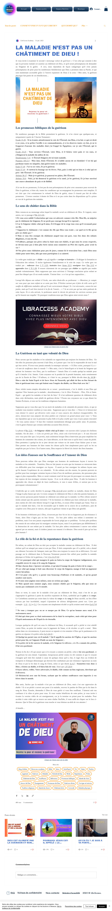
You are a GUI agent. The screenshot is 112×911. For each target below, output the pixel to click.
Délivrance (53, 778)
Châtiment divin (59, 788)
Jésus (57, 769)
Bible (50, 769)
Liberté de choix (84, 778)
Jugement (25, 774)
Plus (83, 26)
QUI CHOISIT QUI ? (69, 26)
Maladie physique (84, 788)
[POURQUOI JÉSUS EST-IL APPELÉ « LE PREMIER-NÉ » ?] (56, 828)
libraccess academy (38, 769)
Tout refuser (89, 906)
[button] (41, 9)
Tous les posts (10, 26)
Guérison (35, 774)
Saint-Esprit (67, 769)
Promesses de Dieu (54, 783)
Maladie (45, 774)
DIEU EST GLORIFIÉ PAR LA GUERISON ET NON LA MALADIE (20, 841)
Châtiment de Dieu (29, 778)
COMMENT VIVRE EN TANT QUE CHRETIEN (38, 26)
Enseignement (39, 783)
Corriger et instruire (85, 783)
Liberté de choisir (44, 788)
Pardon (91, 769)
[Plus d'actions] (95, 40)
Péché (68, 774)
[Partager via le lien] (33, 796)
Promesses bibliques (68, 778)
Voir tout (105, 815)
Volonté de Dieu (57, 774)
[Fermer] (109, 906)
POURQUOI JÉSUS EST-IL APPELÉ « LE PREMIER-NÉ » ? (55, 841)
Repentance (78, 774)
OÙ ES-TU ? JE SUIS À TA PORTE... (90, 841)
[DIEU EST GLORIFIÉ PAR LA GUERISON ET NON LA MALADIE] (20, 828)
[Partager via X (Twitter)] (22, 796)
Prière (88, 774)
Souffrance (42, 778)
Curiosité (71, 788)
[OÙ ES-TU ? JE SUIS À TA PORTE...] (91, 828)
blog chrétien (23, 769)
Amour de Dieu (26, 783)
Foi (76, 769)
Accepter (102, 906)
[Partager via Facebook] (17, 796)
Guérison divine (69, 783)
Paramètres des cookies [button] (73, 906)
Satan (83, 769)
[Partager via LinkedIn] (27, 796)
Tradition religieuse (28, 788)
